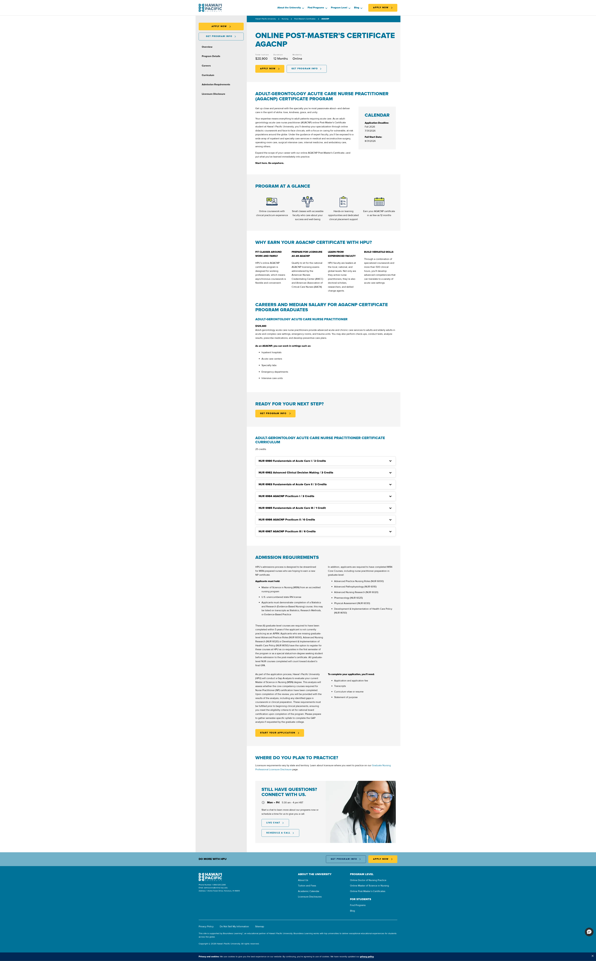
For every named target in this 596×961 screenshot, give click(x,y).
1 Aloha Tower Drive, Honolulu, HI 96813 (223, 891)
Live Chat (273, 823)
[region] (298, 956)
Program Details (211, 56)
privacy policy (367, 957)
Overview (207, 47)
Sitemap (259, 926)
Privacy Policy (206, 926)
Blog (356, 7)
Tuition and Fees (307, 885)
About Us (303, 880)
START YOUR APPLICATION (277, 733)
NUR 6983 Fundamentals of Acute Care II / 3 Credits (293, 484)
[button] (589, 932)
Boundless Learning (232, 933)
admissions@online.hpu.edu (216, 888)
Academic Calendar (308, 891)
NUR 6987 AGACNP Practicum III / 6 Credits (287, 531)
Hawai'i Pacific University (265, 19)
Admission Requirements (216, 84)
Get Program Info (219, 36)
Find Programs (316, 7)
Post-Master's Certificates (305, 19)
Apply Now (380, 8)
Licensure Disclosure (213, 94)
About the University (289, 7)
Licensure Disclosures (310, 896)
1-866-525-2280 (219, 885)
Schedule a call (278, 833)
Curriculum (208, 75)
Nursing (285, 19)
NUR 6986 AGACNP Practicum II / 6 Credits (287, 519)
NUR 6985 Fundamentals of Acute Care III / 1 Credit (292, 508)
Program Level (339, 7)
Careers (206, 65)
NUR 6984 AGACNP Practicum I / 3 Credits (286, 496)
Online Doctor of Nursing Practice (368, 880)
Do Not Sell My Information (234, 926)
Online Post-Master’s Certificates (367, 891)
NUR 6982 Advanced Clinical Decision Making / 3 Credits (296, 472)
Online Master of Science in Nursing (369, 885)
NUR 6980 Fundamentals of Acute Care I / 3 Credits (292, 461)
